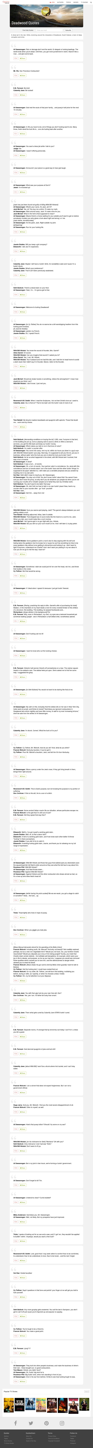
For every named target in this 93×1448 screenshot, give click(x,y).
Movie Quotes (8, 1441)
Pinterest (72, 1441)
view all (87, 1391)
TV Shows (84, 2)
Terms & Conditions (53, 1438)
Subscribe (68, 30)
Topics (68, 2)
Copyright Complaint (54, 1441)
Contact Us (29, 1438)
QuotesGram (6, 2)
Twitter (72, 1438)
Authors (60, 2)
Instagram (73, 1443)
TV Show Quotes (9, 1443)
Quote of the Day (31, 1441)
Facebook (73, 1436)
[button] (91, 2)
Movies (75, 2)
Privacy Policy (52, 1436)
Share (23, 58)
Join (52, 2)
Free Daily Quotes (28, 30)
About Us (28, 1436)
